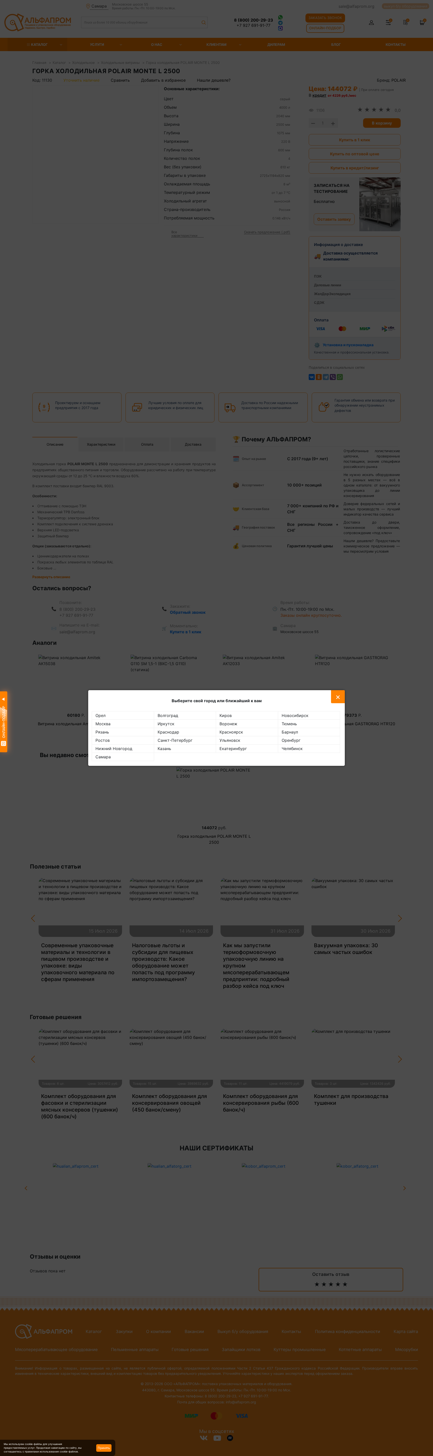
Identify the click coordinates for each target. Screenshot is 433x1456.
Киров (226, 715)
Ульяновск (230, 740)
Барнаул (290, 732)
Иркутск (166, 723)
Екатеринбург (233, 748)
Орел (100, 715)
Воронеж (228, 723)
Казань (164, 748)
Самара (103, 756)
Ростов (102, 740)
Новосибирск (295, 715)
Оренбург (291, 740)
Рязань (102, 732)
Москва (103, 723)
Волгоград (168, 715)
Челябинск (292, 748)
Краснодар (168, 732)
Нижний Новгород (113, 748)
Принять (104, 1448)
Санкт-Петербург (175, 740)
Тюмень (289, 723)
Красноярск (231, 732)
